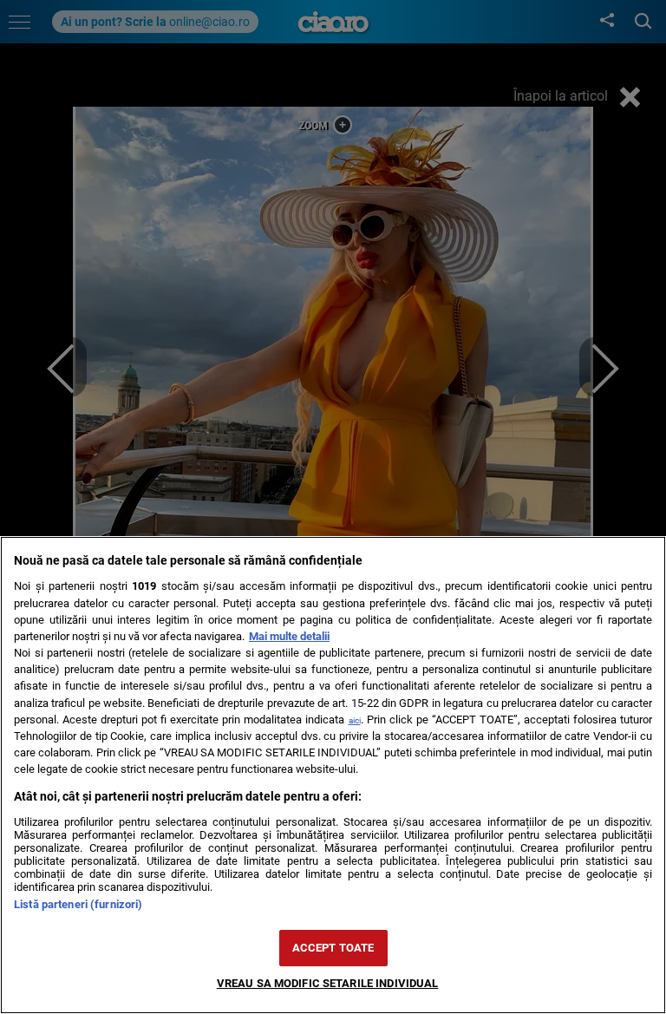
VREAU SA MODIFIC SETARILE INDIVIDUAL (328, 983)
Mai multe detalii (289, 636)
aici (355, 720)
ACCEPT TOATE (333, 947)
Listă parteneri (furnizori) (78, 904)
